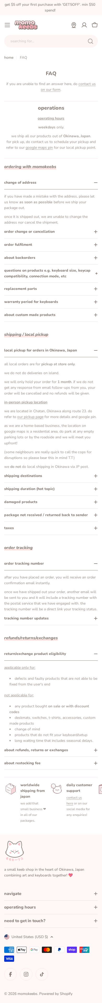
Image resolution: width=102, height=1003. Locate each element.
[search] (90, 41)
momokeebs (27, 993)
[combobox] (51, 41)
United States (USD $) (30, 936)
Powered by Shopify (55, 993)
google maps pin (39, 147)
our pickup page (30, 416)
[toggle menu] (7, 25)
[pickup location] (74, 25)
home (8, 57)
